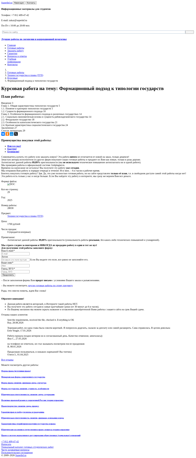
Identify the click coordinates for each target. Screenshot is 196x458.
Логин (4, 256)
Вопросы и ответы (17, 56)
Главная (11, 45)
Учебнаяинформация (14, 60)
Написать (6, 444)
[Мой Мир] (11, 134)
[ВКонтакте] (3, 134)
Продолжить (8, 275)
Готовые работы (15, 48)
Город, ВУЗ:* (8, 268)
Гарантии (12, 53)
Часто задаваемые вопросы (15, 449)
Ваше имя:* (7, 262)
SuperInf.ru (20, 455)
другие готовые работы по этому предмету (50, 285)
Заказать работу (15, 50)
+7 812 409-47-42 (10, 441)
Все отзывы (7, 359)
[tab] (14, 146)
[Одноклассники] (7, 134)
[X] (16, 134)
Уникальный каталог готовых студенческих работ (27, 447)
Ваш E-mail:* (8, 250)
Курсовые (12, 78)
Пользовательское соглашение (17, 452)
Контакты (12, 64)
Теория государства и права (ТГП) (25, 75)
